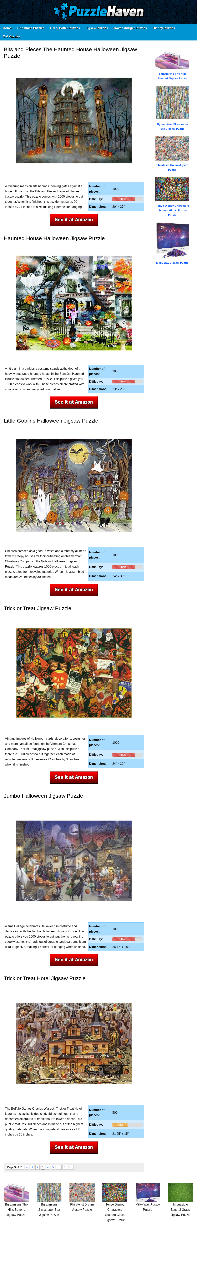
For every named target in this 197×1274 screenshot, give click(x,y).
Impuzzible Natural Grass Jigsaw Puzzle (180, 1209)
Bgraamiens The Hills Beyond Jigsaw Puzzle (16, 1209)
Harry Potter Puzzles (65, 28)
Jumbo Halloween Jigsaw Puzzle (43, 796)
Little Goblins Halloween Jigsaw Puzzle (51, 421)
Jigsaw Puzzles (97, 28)
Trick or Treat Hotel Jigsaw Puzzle (45, 978)
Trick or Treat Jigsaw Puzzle (37, 608)
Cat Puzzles (11, 36)
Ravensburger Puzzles (130, 28)
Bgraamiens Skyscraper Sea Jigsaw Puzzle (49, 1209)
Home (7, 28)
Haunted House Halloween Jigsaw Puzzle (54, 238)
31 (65, 1167)
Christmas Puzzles (30, 28)
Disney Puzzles (164, 28)
